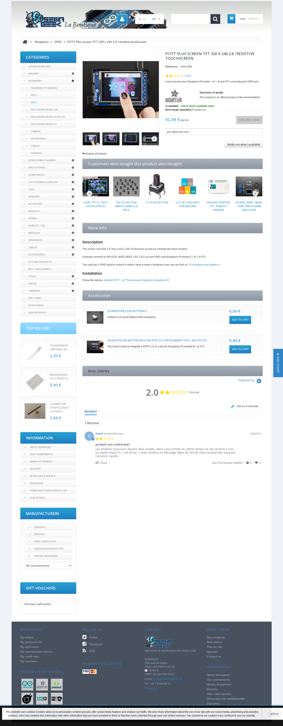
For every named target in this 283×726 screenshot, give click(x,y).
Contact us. (200, 109)
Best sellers (214, 642)
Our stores (37, 497)
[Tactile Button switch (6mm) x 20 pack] (126, 186)
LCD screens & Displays (43, 182)
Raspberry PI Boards (44, 88)
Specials (212, 651)
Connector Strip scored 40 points (59, 408)
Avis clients (98, 371)
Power (32, 218)
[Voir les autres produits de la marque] (173, 95)
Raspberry (35, 81)
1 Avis (187, 75)
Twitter (93, 637)
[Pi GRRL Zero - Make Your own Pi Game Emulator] (249, 186)
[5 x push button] (157, 186)
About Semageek (40, 447)
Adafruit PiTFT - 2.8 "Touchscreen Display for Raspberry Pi (136, 280)
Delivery (35, 468)
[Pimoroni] (57, 698)
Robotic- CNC (36, 225)
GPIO (34, 102)
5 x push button (157, 202)
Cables (35, 146)
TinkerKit (34, 291)
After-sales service (43, 476)
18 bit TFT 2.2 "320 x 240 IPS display (95, 204)
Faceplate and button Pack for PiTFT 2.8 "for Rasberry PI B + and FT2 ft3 (157, 340)
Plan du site (214, 647)
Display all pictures (96, 153)
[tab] (245, 406)
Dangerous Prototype (49, 548)
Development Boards (42, 160)
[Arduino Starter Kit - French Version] (218, 186)
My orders (27, 637)
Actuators (35, 204)
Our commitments (41, 454)
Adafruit (40, 527)
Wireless (34, 233)
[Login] (122, 19)
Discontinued (37, 312)
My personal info (31, 642)
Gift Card (34, 298)
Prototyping (36, 167)
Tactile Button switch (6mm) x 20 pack (126, 206)
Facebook (95, 644)
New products (216, 637)
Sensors (33, 196)
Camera (35, 131)
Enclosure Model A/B (44, 109)
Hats (34, 95)
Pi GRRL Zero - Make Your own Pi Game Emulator (249, 206)
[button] (103, 463)
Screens (36, 153)
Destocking (36, 305)
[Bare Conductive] (27, 698)
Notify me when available (243, 144)
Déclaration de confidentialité (226, 698)
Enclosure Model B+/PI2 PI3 (48, 117)
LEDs (31, 189)
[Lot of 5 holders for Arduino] (187, 186)
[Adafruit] (42, 684)
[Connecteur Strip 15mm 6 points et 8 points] (35, 411)
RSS (92, 651)
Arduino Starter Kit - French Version (218, 206)
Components (36, 175)
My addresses (29, 647)
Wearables (35, 240)
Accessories (36, 254)
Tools (32, 276)
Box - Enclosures (39, 269)
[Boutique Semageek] (98, 19)
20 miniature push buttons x (204, 264)
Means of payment (41, 461)
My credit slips (29, 656)
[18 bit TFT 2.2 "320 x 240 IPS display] (95, 186)
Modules (34, 211)
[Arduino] (27, 684)
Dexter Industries (46, 556)
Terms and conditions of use (48, 490)
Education (36, 483)
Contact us (151, 688)
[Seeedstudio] (57, 684)
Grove (32, 283)
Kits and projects (39, 262)
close (274, 713)
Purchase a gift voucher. (38, 604)
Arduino (33, 73)
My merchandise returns (36, 651)
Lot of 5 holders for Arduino (188, 204)
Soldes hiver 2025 (39, 66)
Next (154, 139)
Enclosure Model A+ (44, 124)
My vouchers (28, 661)
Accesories (38, 138)
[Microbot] (42, 698)
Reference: (171, 66)
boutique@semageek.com (168, 679)
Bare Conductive (45, 541)
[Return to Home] (25, 41)
